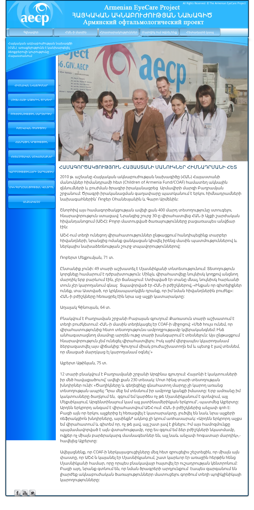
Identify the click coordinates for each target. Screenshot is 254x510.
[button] (153, 99)
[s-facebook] (17, 493)
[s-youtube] (25, 493)
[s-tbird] (32, 493)
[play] (236, 156)
